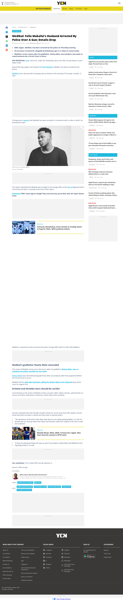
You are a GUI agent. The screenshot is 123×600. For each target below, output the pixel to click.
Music (71, 9)
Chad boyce (66, 486)
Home (14, 27)
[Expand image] (82, 128)
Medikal (15, 73)
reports (26, 120)
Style (85, 9)
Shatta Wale (17, 376)
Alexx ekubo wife (54, 486)
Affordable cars (40, 486)
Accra (70, 187)
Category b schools (24, 490)
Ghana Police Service (25, 482)
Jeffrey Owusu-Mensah (35, 43)
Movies (64, 9)
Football (91, 67)
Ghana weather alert (24, 486)
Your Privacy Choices (63, 599)
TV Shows (78, 9)
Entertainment (43, 8)
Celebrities (56, 9)
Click (27, 60)
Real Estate (92, 164)
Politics (91, 177)
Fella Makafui (47, 67)
